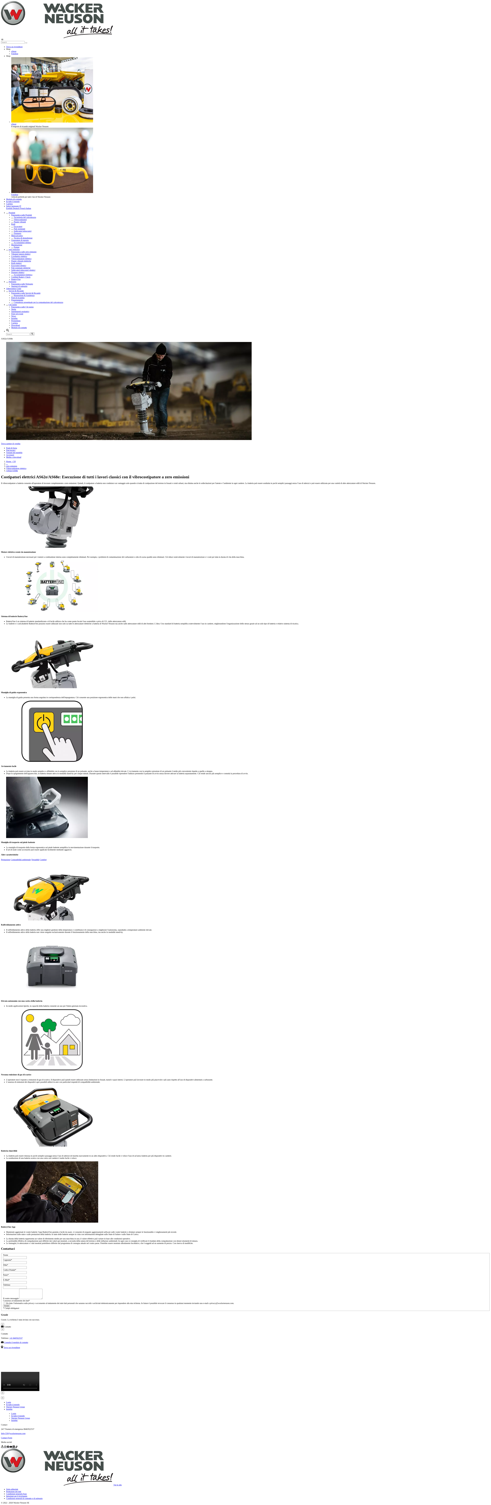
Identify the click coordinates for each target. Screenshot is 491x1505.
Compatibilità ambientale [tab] (21, 860)
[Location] (2, 1447)
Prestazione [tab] (5, 860)
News (13, 316)
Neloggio (12, 282)
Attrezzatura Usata (13, 288)
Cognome (7, 1260)
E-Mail (6, 1280)
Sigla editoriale (12, 1489)
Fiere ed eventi (17, 314)
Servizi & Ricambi (16, 291)
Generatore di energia (20, 240)
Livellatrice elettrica (19, 256)
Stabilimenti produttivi (20, 311)
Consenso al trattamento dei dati (16, 1301)
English (9, 208)
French (23, 208)
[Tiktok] (16, 1447)
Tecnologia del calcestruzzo (25, 217)
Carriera (9, 204)
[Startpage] (57, 37)
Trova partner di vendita (10, 444)
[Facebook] (8, 1447)
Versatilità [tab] (35, 860)
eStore (13, 51)
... (7, 464)
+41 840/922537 (16, 1338)
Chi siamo (13, 305)
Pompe (16, 247)
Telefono (6, 1285)
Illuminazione (16, 245)
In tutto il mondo (13, 201)
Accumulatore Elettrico (23, 275)
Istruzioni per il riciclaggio (16, 1496)
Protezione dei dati (13, 1491)
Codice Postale (9, 1270)
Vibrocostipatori (20, 220)
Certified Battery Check (20, 277)
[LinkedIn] (14, 1447)
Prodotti (12, 213)
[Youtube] (11, 1447)
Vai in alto (118, 1485)
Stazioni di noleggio (19, 286)
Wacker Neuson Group (15, 1407)
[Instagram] (5, 1447)
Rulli (13, 224)
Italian (28, 208)
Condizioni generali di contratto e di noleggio (24, 1498)
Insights (14, 318)
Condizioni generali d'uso (16, 1494)
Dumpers (17, 233)
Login (8, 1402)
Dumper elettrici (17, 272)
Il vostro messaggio (11, 1298)
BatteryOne (16, 279)
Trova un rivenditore (14, 47)
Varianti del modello (14, 453)
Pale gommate (19, 229)
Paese (6, 1275)
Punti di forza (11, 448)
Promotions (15, 321)
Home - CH (11, 461)
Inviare (6, 1306)
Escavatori (18, 226)
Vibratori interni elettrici (20, 254)
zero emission (14, 249)
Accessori (10, 455)
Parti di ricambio (18, 298)
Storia (13, 309)
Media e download (13, 457)
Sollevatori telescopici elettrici (23, 270)
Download (15, 325)
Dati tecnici (10, 450)
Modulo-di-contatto (14, 199)
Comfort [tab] (43, 860)
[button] (13, 206)
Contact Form (6, 1438)
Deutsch (16, 208)
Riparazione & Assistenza (24, 295)
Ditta (5, 1265)
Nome (5, 1255)
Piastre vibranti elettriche (21, 261)
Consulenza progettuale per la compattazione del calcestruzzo (38, 302)
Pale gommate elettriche (20, 268)
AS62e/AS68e (12, 471)
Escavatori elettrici (18, 265)
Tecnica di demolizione (23, 238)
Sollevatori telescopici (22, 231)
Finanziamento (17, 300)
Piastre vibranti (20, 222)
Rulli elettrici (16, 263)
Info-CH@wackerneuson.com (13, 1433)
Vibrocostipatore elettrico (21, 259)
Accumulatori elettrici (22, 243)
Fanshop (14, 54)
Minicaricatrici (17, 236)
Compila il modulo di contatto (16, 1342)
